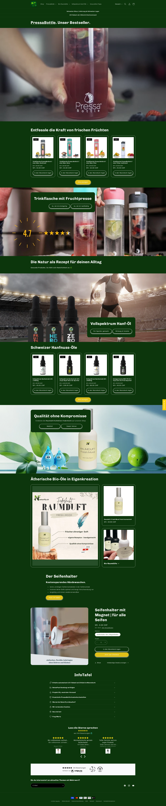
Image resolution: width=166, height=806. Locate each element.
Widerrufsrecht (66, 801)
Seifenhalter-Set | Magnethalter (107, 634)
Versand (92, 801)
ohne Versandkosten (107, 627)
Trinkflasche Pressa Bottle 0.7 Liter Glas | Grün (69, 162)
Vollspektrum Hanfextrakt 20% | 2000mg (96, 379)
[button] (51, 4)
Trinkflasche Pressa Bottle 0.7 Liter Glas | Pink (96, 162)
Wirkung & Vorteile (122, 331)
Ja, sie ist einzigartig (59, 206)
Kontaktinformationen (109, 801)
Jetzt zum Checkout (112, 654)
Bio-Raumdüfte (110, 563)
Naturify (58, 801)
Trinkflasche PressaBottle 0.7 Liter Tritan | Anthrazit (122, 162)
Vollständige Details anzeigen (116, 662)
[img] (83, 730)
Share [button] (99, 662)
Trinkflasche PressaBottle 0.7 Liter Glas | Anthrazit (42, 162)
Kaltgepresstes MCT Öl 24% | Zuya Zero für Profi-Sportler (122, 379)
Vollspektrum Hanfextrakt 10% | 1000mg (43, 379)
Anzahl (97, 638)
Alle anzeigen (83, 182)
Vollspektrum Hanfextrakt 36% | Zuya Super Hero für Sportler (69, 379)
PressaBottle (43, 22)
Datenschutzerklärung (77, 801)
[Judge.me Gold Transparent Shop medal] (92, 769)
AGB (86, 801)
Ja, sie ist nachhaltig (81, 206)
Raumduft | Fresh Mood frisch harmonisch (118, 519)
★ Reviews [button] (164, 405)
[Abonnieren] (63, 785)
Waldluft (50, 426)
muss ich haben (54, 597)
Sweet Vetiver (72, 426)
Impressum (99, 801)
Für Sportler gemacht (101, 331)
